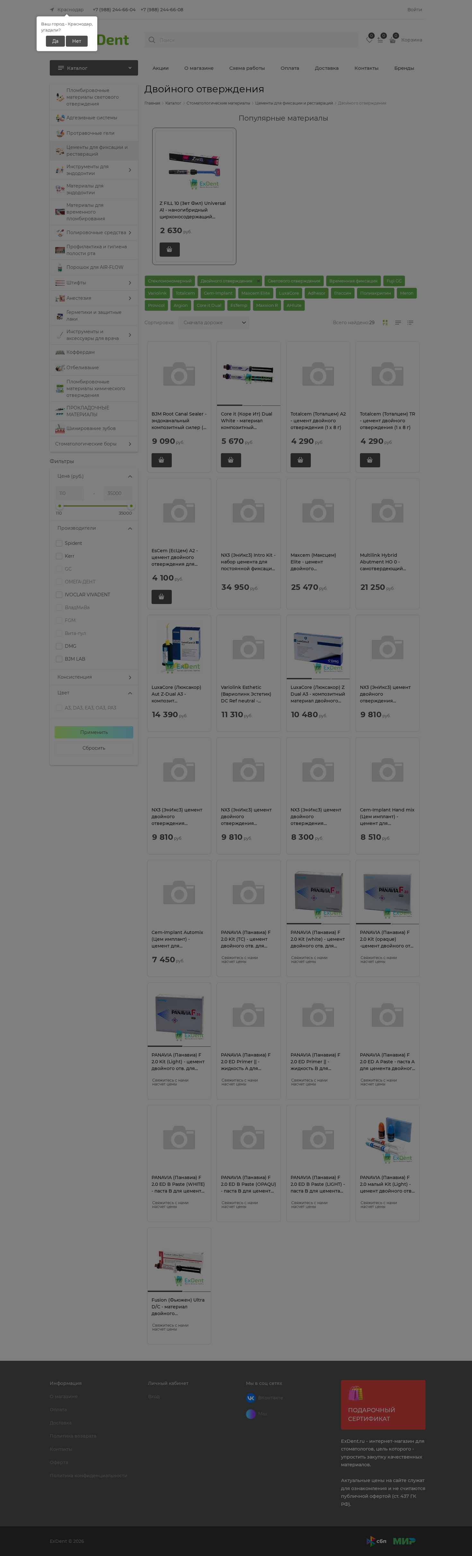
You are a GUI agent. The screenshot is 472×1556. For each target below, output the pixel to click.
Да (55, 41)
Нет (76, 41)
